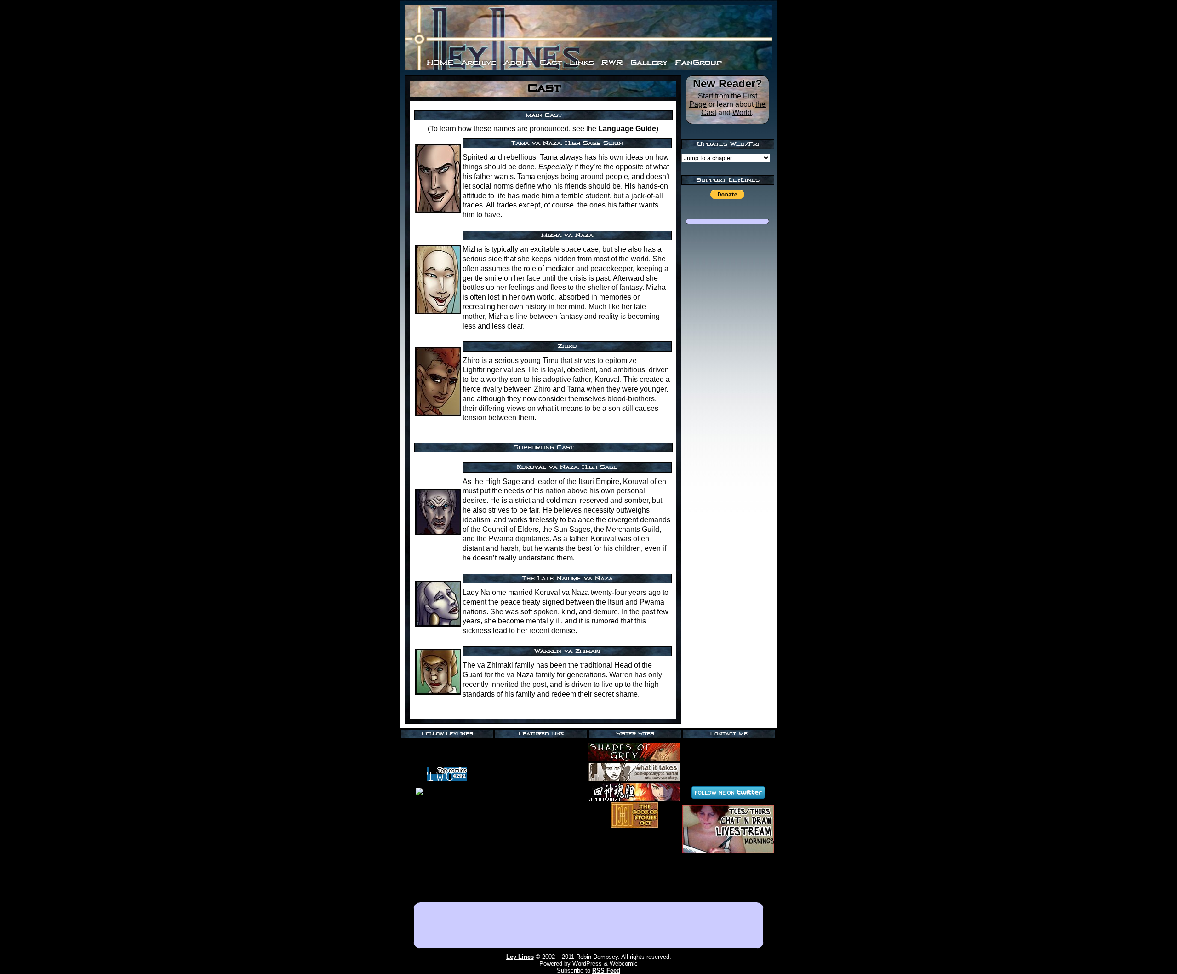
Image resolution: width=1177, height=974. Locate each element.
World (742, 112)
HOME (440, 62)
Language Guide (627, 129)
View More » (541, 892)
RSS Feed (447, 746)
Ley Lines (520, 956)
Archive (479, 62)
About (518, 62)
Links (582, 62)
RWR (612, 62)
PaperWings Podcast (541, 746)
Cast (551, 62)
